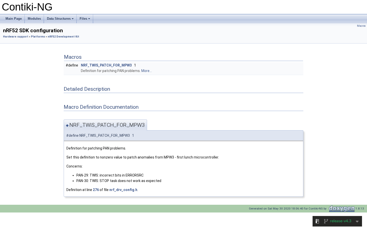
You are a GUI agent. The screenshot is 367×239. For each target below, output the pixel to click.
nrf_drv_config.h (123, 190)
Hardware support (15, 36)
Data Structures (60, 20)
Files (85, 20)
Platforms (38, 36)
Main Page (13, 18)
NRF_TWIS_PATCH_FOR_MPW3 (106, 65)
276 (96, 190)
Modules (34, 18)
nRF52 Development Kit (63, 36)
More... (146, 71)
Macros (361, 26)
